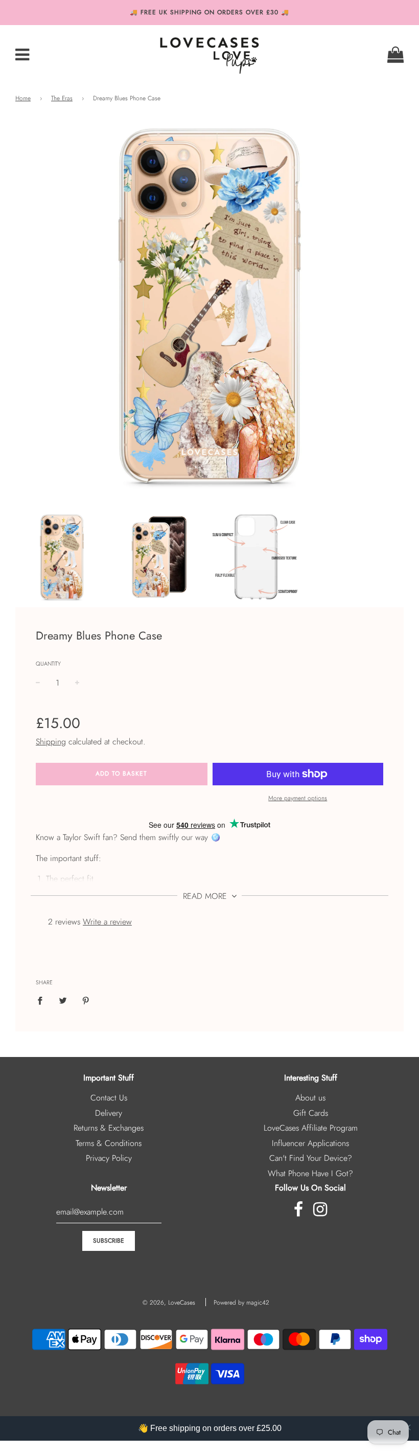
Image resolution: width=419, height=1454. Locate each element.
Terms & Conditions (109, 1143)
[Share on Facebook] (43, 1000)
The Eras (62, 98)
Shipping (51, 741)
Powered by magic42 (241, 1302)
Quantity (48, 663)
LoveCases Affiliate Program (311, 1128)
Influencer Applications (310, 1143)
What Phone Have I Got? (310, 1173)
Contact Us (108, 1098)
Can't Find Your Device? (310, 1158)
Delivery (108, 1113)
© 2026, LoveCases (169, 1302)
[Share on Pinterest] (86, 1000)
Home (23, 98)
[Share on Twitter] (63, 1000)
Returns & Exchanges (109, 1128)
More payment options (297, 798)
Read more (206, 896)
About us (310, 1098)
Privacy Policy (109, 1158)
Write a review (107, 922)
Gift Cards (310, 1113)
